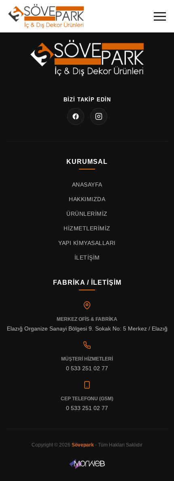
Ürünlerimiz (87, 213)
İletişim (87, 257)
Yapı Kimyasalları (87, 243)
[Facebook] (75, 116)
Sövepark (83, 445)
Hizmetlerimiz (87, 228)
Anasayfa (87, 184)
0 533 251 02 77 (87, 368)
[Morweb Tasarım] (87, 464)
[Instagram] (98, 116)
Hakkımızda (87, 199)
